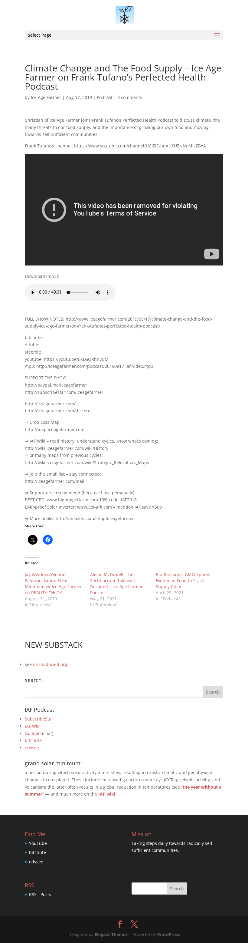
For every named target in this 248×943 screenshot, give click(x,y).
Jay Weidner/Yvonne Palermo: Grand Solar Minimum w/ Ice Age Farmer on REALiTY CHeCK (53, 583)
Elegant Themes (111, 934)
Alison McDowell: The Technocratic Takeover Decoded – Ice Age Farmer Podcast (116, 583)
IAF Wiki (33, 726)
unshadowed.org (50, 664)
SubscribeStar (39, 719)
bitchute (33, 740)
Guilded (33, 733)
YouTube (38, 843)
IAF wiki (106, 794)
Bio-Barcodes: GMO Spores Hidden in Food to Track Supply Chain (183, 580)
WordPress (168, 934)
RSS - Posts (40, 894)
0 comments (129, 97)
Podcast (105, 97)
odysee (32, 747)
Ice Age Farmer (46, 97)
